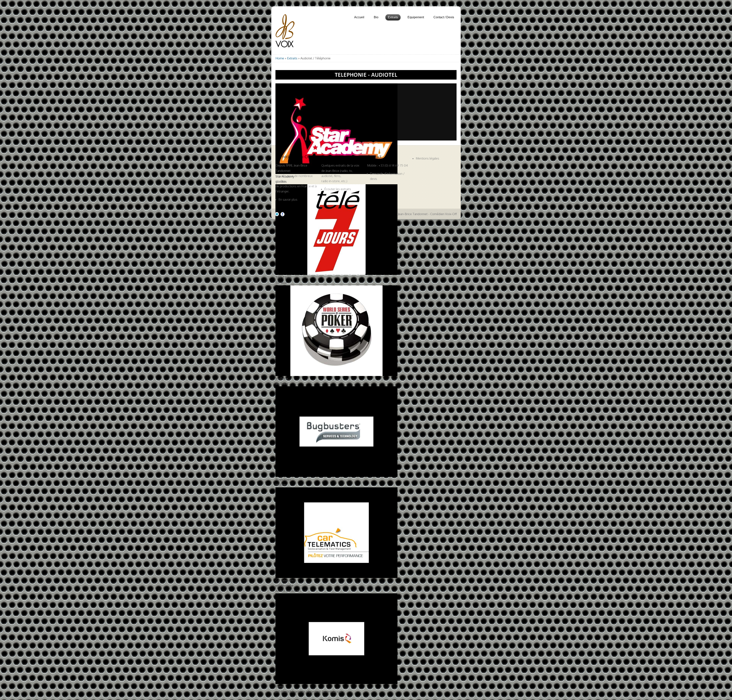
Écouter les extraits (337, 189)
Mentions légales (427, 158)
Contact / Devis (443, 17)
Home (279, 58)
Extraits (292, 58)
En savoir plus (288, 199)
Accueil (359, 17)
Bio (376, 17)
